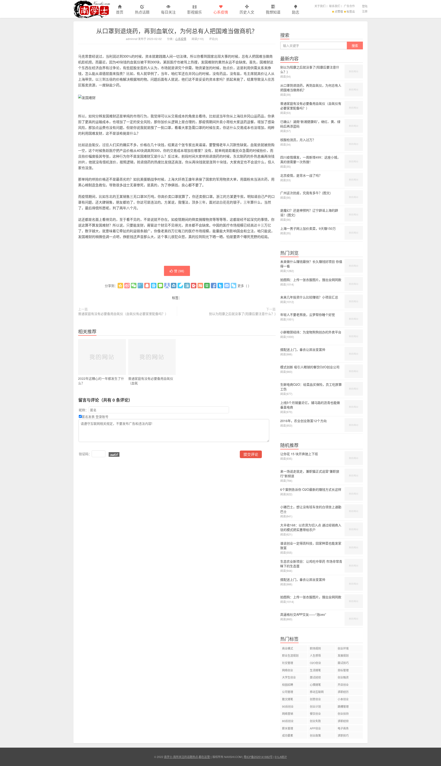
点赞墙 (339, 11)
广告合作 (349, 6)
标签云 (351, 11)
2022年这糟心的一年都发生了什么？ (101, 380)
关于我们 (319, 6)
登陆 (365, 6)
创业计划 (315, 706)
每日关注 (168, 12)
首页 (119, 12)
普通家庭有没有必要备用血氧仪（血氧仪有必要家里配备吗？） (123, 313)
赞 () (179, 271)
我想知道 (273, 12)
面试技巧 (343, 663)
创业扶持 (343, 713)
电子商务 (343, 728)
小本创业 (343, 699)
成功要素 (287, 735)
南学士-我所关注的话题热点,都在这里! (92, 9)
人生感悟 (315, 655)
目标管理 (343, 670)
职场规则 (315, 648)
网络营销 (287, 713)
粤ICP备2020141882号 (258, 757)
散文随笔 (287, 699)
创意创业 (315, 699)
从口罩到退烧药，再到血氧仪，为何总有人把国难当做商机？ (176, 30)
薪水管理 (287, 728)
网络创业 (287, 670)
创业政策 (315, 735)
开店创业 (343, 685)
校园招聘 (287, 685)
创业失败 (315, 721)
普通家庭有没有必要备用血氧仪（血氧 (150, 380)
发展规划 (343, 655)
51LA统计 (281, 757)
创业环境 (343, 648)
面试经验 (315, 677)
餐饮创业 (315, 713)
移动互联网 (317, 692)
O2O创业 (315, 663)
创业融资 (343, 677)
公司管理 (287, 692)
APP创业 (315, 728)
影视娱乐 (194, 12)
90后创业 (288, 706)
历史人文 (247, 12)
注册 (365, 11)
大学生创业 (289, 677)
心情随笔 (315, 685)
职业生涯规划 (290, 655)
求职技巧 (343, 735)
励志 (295, 12)
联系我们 (334, 6)
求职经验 (343, 721)
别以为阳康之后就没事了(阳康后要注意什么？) (242, 313)
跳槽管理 (343, 706)
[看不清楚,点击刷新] (114, 454)
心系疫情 (220, 12)
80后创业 (288, 721)
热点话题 (142, 12)
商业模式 (287, 648)
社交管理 (287, 663)
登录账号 (102, 416)
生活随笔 (315, 670)
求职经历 (343, 692)
